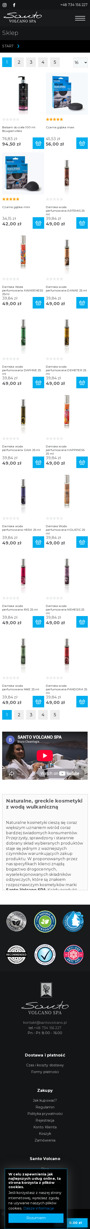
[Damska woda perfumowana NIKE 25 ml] (23, 651)
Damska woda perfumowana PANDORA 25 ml (66, 689)
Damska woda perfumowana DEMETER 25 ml (66, 370)
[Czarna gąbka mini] (23, 173)
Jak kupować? (45, 1100)
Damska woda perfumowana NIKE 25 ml (20, 687)
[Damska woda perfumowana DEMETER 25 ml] (67, 332)
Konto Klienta (45, 1127)
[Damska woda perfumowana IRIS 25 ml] (23, 572)
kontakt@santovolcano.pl (45, 1022)
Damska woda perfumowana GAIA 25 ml (21, 448)
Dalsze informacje (38, 1208)
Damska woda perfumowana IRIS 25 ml (20, 607)
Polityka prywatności (45, 1114)
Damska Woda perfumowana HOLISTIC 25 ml (65, 529)
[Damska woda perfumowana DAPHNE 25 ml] (23, 332)
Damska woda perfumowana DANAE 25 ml (66, 288)
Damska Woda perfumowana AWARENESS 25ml (22, 290)
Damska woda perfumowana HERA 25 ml (21, 527)
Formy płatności (45, 1072)
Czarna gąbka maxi (60, 127)
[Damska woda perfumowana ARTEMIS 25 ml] (67, 173)
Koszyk (45, 1133)
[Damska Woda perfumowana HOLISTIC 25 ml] (67, 492)
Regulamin (45, 1107)
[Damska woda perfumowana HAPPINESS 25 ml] (67, 412)
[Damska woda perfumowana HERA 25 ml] (23, 492)
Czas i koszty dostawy (45, 1065)
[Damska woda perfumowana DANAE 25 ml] (67, 253)
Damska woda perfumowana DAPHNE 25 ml (21, 370)
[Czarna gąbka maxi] (67, 93)
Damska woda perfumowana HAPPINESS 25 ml (65, 450)
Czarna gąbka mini (16, 207)
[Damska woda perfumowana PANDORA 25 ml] (67, 651)
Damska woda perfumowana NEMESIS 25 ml (65, 609)
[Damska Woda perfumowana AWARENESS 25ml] (23, 253)
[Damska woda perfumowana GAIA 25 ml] (23, 412)
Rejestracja (45, 1120)
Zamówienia (45, 1140)
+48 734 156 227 (74, 5)
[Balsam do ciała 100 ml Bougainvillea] (23, 93)
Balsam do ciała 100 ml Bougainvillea (18, 129)
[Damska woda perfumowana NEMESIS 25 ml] (67, 572)
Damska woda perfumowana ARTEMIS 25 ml (65, 210)
